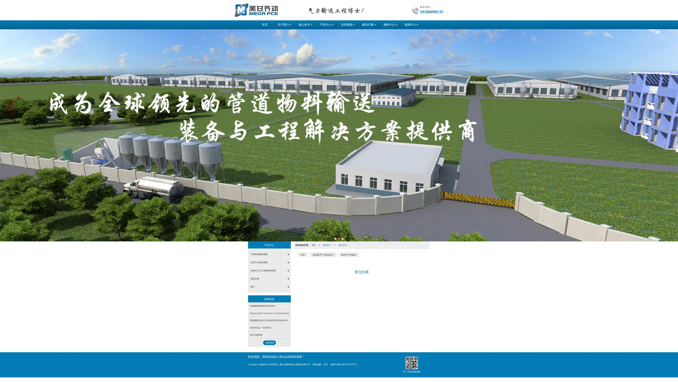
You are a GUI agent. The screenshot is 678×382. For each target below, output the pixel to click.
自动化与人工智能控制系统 (263, 270)
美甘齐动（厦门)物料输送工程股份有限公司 (289, 364)
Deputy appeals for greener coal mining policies (270, 313)
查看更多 (270, 343)
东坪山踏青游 (256, 335)
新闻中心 (410, 24)
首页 (265, 24)
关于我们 (283, 24)
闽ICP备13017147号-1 (347, 364)
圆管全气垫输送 (348, 254)
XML (325, 364)
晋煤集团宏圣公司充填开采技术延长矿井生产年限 (273, 320)
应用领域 (346, 24)
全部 (303, 254)
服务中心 (389, 24)
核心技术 (304, 24)
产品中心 (325, 24)
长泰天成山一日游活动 (260, 327)
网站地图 (317, 364)
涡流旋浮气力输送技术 (323, 254)
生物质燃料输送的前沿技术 (262, 306)
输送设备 (255, 278)
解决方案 (368, 24)
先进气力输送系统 (259, 262)
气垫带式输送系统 (259, 254)
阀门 (253, 287)
